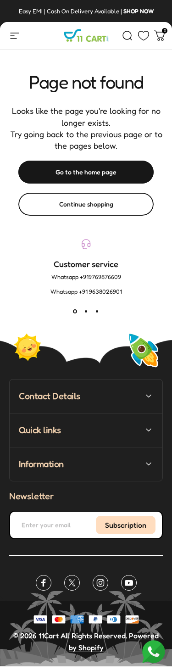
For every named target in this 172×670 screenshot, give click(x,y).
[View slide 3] (97, 311)
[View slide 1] (75, 311)
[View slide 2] (86, 311)
